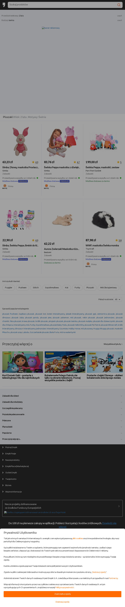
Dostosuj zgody (99, 572)
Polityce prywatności (64, 588)
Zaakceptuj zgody (62, 594)
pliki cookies (77, 539)
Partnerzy (113, 578)
